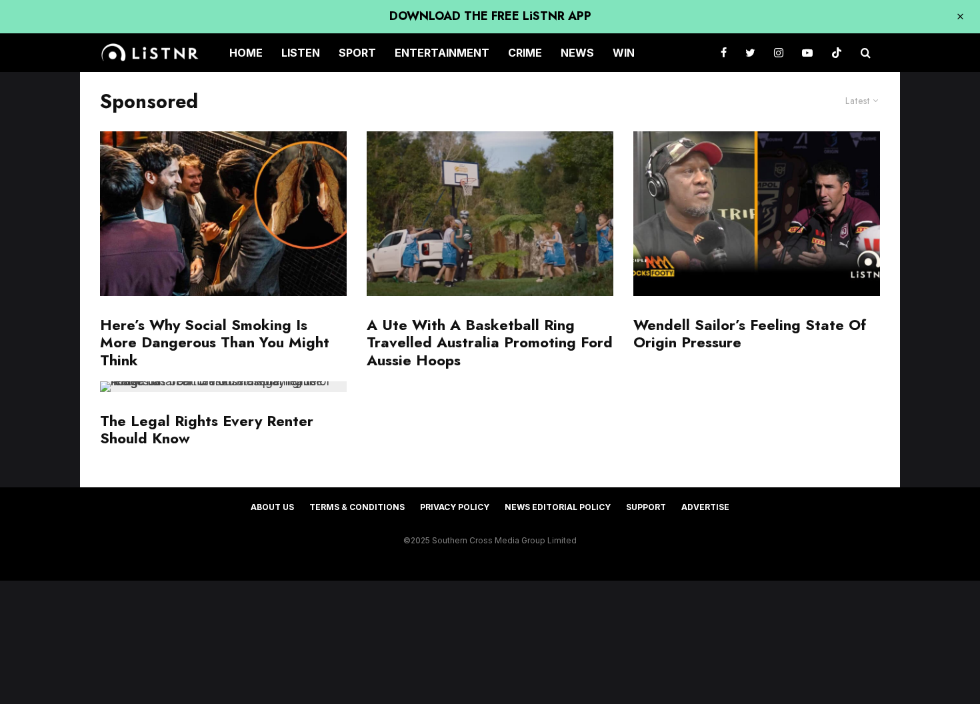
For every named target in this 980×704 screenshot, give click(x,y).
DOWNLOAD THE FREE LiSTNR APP (490, 16)
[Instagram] (779, 53)
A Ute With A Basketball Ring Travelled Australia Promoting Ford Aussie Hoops (490, 342)
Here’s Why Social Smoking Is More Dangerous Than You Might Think (214, 342)
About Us (272, 507)
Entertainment (442, 52)
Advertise (705, 507)
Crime (525, 52)
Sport (357, 52)
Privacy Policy (454, 507)
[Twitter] (750, 53)
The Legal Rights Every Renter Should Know (206, 429)
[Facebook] (723, 53)
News (577, 52)
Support (646, 507)
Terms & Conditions (357, 507)
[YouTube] (807, 53)
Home (246, 52)
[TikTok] (836, 53)
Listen (300, 52)
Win (624, 52)
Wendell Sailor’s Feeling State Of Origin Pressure (749, 333)
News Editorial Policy (558, 507)
